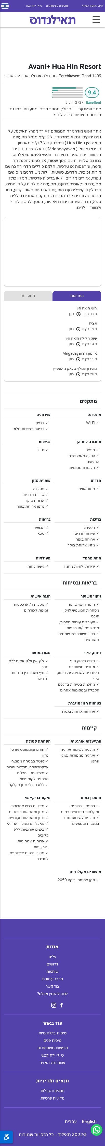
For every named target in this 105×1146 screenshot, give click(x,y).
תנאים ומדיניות (52, 1080)
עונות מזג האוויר (52, 1062)
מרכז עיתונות (52, 979)
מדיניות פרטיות (52, 1098)
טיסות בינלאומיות (52, 1033)
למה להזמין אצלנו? (92, 5)
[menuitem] (89, 1121)
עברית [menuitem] (71, 1121)
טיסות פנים (52, 1040)
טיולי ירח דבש (34, 5)
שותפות (52, 971)
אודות (52, 946)
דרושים (52, 964)
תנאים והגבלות (52, 1091)
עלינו (52, 956)
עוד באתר (52, 1023)
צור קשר (52, 986)
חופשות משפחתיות (57, 5)
